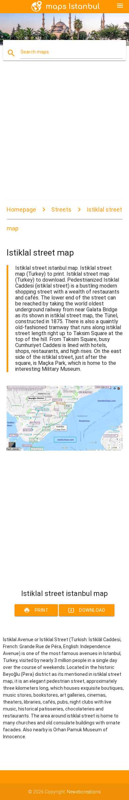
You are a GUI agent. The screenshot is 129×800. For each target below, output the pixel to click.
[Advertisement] (64, 136)
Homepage (21, 209)
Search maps (35, 51)
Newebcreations (84, 791)
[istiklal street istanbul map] (65, 449)
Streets (61, 209)
